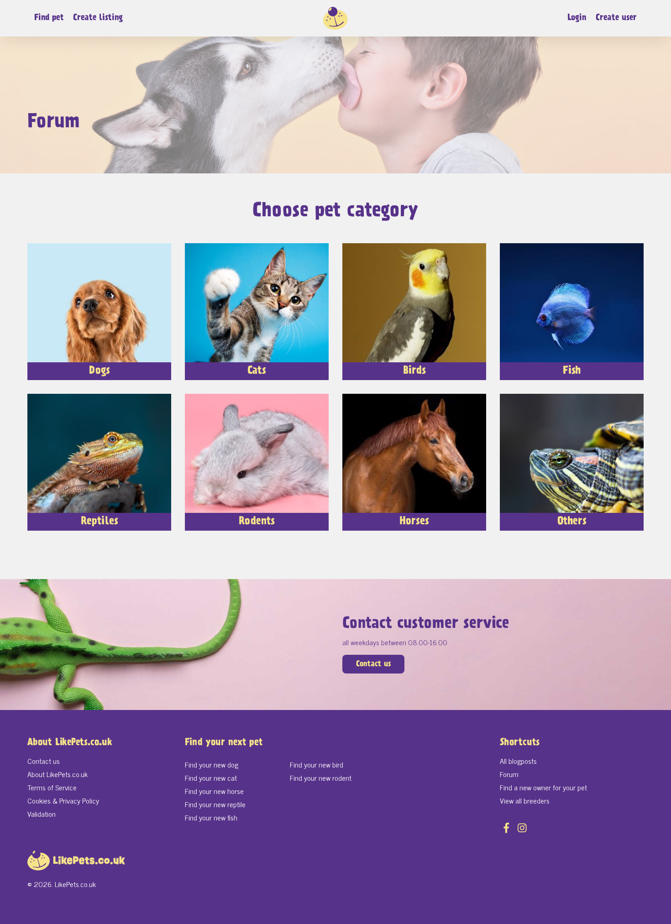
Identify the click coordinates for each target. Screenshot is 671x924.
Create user (616, 18)
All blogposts (518, 761)
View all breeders (525, 800)
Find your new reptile (215, 804)
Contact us (373, 664)
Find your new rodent (320, 777)
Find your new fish (211, 817)
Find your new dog (211, 764)
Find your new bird (316, 764)
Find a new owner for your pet (543, 787)
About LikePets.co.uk (57, 774)
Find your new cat (211, 777)
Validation (41, 814)
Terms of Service (52, 787)
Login (576, 18)
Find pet (48, 18)
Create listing (98, 18)
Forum (509, 774)
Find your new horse (214, 791)
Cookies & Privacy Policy (63, 800)
